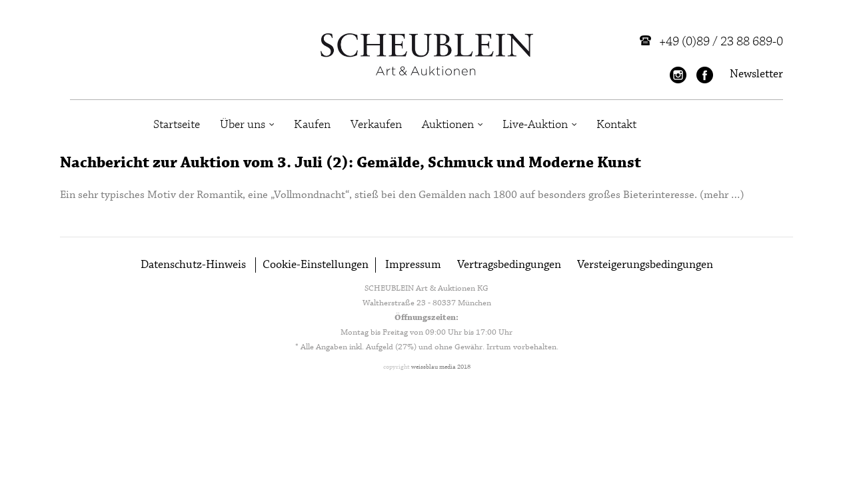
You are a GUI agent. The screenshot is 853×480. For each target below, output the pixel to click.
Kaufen (312, 125)
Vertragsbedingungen (509, 265)
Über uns (242, 125)
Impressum (413, 265)
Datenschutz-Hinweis (193, 265)
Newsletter (756, 74)
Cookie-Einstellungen (316, 265)
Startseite (176, 125)
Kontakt (616, 125)
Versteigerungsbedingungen (645, 265)
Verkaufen (376, 125)
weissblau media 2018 (440, 367)
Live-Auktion (535, 125)
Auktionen (448, 125)
